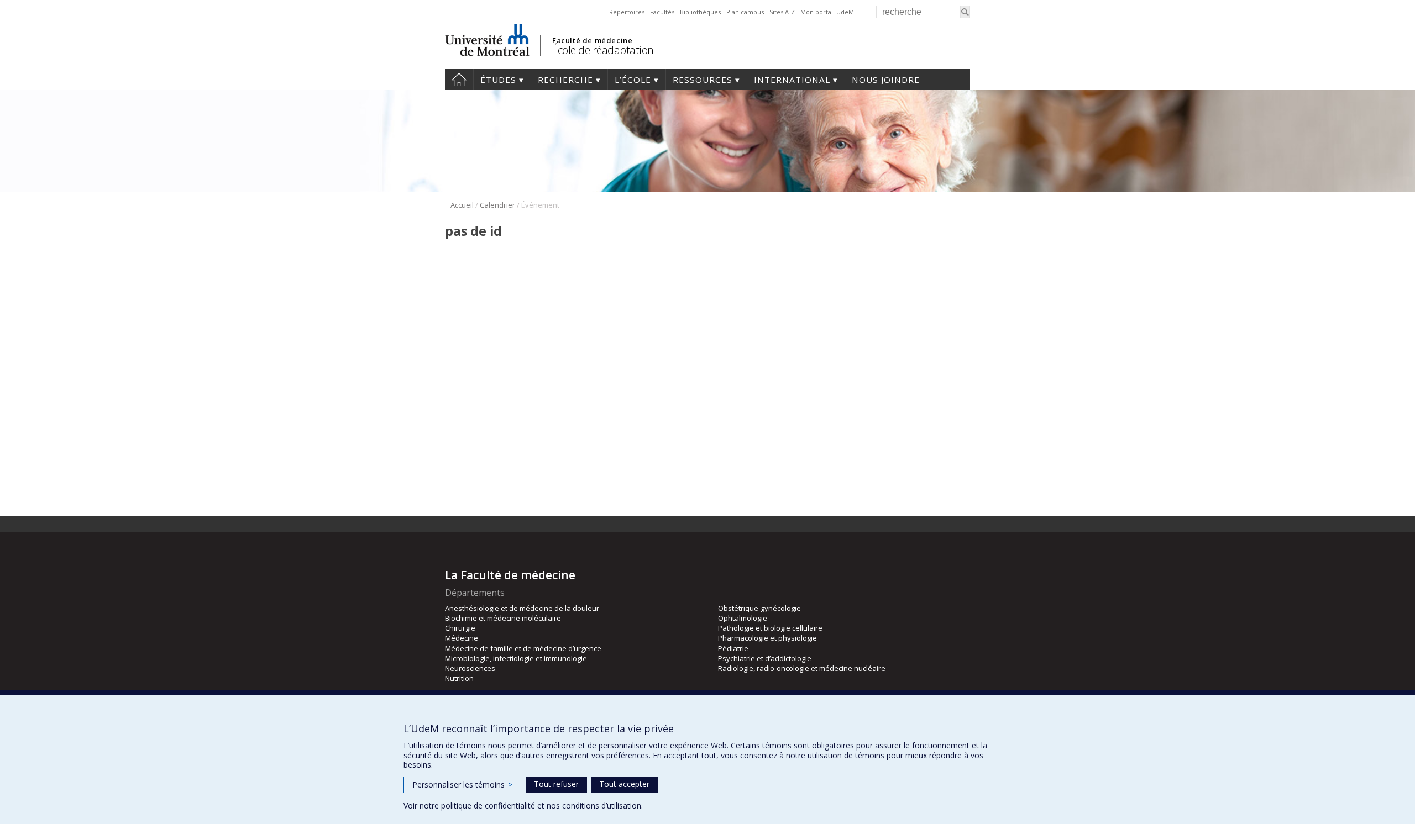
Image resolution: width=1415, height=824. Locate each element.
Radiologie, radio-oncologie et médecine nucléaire (801, 668)
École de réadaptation (603, 50)
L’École (633, 79)
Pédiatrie (733, 648)
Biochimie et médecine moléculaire (503, 618)
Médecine (461, 638)
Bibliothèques (700, 12)
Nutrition (459, 678)
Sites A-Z (782, 12)
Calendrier (497, 205)
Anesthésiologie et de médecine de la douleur (522, 608)
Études (498, 79)
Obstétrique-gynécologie (759, 608)
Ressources (702, 79)
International (792, 79)
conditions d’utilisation (601, 805)
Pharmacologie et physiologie (767, 638)
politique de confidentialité (488, 805)
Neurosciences (470, 668)
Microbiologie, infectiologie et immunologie (516, 658)
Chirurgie (460, 628)
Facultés (662, 12)
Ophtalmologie (742, 618)
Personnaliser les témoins (462, 784)
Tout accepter (624, 784)
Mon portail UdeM (827, 12)
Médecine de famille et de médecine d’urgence (523, 648)
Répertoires (626, 12)
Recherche (565, 79)
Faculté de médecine (592, 40)
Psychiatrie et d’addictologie (764, 658)
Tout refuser (556, 784)
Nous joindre (886, 79)
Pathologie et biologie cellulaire (770, 628)
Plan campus (745, 12)
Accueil (459, 79)
